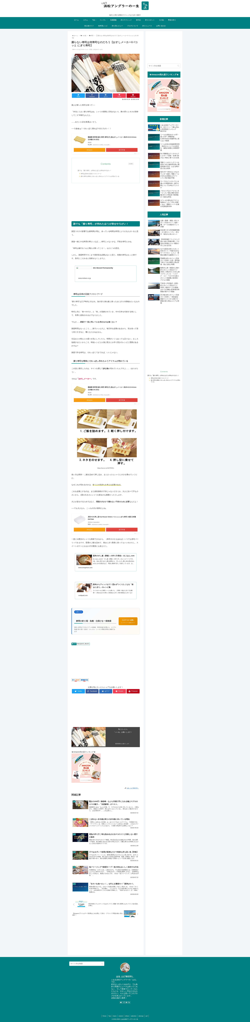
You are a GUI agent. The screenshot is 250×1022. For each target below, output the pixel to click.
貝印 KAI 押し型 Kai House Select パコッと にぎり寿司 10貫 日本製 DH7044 (112, 518)
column (121, 1016)
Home (104, 1016)
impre (115, 1016)
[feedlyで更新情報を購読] (126, 1002)
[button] (178, 66)
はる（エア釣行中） (125, 976)
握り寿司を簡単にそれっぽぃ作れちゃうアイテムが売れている (100, 176)
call (146, 1016)
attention (133, 1016)
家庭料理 (81, 644)
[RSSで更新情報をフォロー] (129, 1002)
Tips (109, 1016)
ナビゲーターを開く (128, 621)
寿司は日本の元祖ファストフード (91, 173)
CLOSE (130, 163)
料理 (75, 644)
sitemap (140, 1016)
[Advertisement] (105, 199)
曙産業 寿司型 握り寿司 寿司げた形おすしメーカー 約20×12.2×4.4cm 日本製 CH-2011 (112, 138)
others (127, 1016)
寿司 (88, 644)
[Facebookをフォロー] (123, 1002)
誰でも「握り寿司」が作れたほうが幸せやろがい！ (94, 170)
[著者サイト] (121, 1002)
